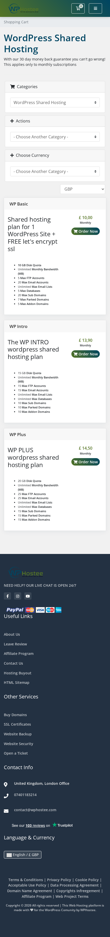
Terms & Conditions (25, 879)
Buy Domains (15, 714)
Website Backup (18, 734)
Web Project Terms (72, 896)
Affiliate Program (19, 653)
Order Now (88, 231)
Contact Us (13, 663)
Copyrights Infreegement (78, 890)
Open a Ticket (16, 753)
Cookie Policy (87, 879)
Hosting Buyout (17, 673)
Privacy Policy (59, 879)
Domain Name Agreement (29, 890)
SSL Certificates (17, 724)
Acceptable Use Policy (27, 885)
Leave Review (15, 644)
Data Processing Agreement (74, 885)
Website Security (18, 743)
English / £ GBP (25, 854)
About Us (12, 634)
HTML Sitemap (16, 682)
